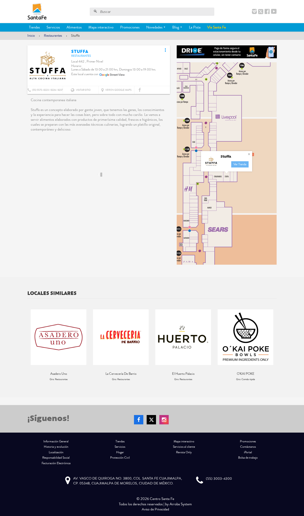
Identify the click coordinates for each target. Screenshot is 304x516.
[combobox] (156, 12)
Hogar (120, 452)
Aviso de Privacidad (155, 509)
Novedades (154, 27)
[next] (272, 345)
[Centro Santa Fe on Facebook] (267, 12)
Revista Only (184, 452)
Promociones (130, 27)
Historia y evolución (56, 447)
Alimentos (74, 27)
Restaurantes (53, 35)
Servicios (53, 27)
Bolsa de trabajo (248, 458)
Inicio (31, 35)
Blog (176, 27)
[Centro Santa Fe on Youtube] (274, 12)
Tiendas (34, 27)
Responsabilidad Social (56, 458)
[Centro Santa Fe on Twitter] (260, 12)
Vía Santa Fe (216, 27)
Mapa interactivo (100, 27)
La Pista (195, 27)
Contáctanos (248, 447)
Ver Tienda (239, 164)
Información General (56, 441)
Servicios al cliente (184, 447)
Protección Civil (120, 458)
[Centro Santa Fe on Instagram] (254, 12)
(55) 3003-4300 (219, 478)
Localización (56, 452)
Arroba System (181, 504)
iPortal (248, 452)
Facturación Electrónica (56, 463)
